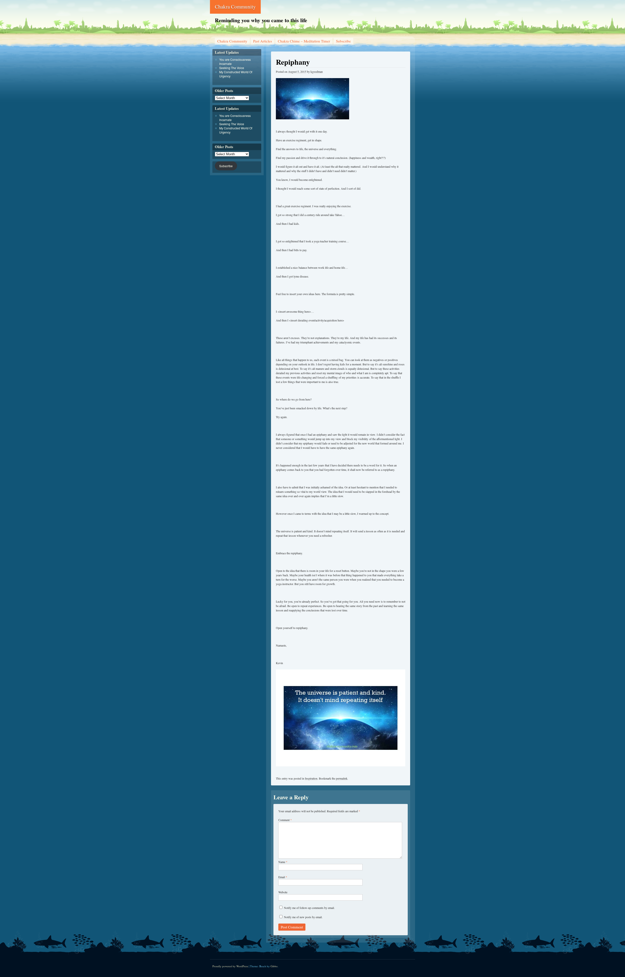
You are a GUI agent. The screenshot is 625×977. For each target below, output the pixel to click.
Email (282, 877)
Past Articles (262, 41)
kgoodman (317, 71)
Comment (285, 820)
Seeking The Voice (231, 68)
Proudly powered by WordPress (230, 966)
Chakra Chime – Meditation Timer (304, 41)
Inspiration (311, 778)
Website (282, 892)
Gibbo (274, 966)
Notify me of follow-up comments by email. (309, 908)
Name (282, 862)
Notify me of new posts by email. (303, 917)
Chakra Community (235, 6)
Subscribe (343, 41)
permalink (341, 778)
